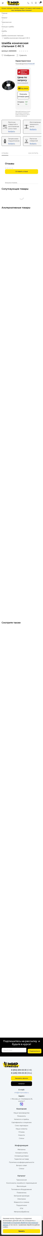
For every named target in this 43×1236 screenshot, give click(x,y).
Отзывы (5, 153)
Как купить (33, 153)
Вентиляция (21, 1186)
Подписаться (34, 1051)
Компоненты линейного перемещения (21, 1183)
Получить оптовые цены (23, 95)
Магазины (22, 1149)
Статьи (21, 1138)
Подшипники (21, 1205)
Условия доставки (21, 1156)
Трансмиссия (21, 1180)
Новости (21, 1135)
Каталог (21, 1084)
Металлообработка (21, 1212)
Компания (21, 1109)
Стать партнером (21, 1126)
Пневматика (21, 1193)
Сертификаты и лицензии (22, 1122)
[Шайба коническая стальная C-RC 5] (9, 86)
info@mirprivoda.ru (21, 1093)
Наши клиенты (21, 1129)
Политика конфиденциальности (21, 1162)
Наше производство (22, 1113)
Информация (21, 1145)
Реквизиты (21, 1116)
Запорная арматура (21, 1196)
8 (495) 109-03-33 (18, 1073)
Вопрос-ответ (21, 1165)
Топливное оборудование (21, 1189)
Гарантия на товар (21, 1159)
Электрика (21, 1199)
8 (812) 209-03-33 (18, 1070)
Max (21, 1104)
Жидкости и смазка (21, 1202)
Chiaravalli (31, 64)
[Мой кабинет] (36, 3)
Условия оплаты (21, 1153)
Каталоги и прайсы (21, 1119)
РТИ (21, 1208)
